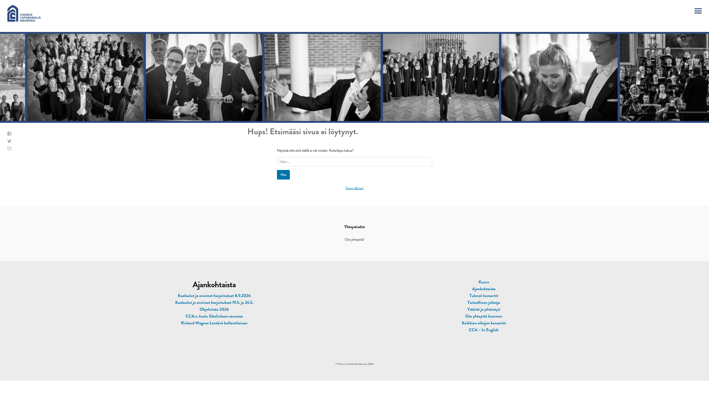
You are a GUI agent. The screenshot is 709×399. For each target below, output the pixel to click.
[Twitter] (23, 141)
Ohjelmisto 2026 (214, 309)
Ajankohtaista (484, 289)
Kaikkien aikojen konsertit (484, 323)
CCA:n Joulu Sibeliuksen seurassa (214, 316)
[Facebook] (23, 134)
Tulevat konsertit (484, 296)
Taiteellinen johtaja (483, 302)
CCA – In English (484, 330)
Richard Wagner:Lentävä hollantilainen (214, 323)
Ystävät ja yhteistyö (483, 309)
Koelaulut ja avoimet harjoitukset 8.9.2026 (214, 296)
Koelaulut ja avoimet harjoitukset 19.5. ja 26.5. (214, 302)
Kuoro (484, 282)
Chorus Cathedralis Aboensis (352, 364)
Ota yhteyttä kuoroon (483, 316)
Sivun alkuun (354, 188)
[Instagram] (23, 148)
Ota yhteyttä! (354, 239)
